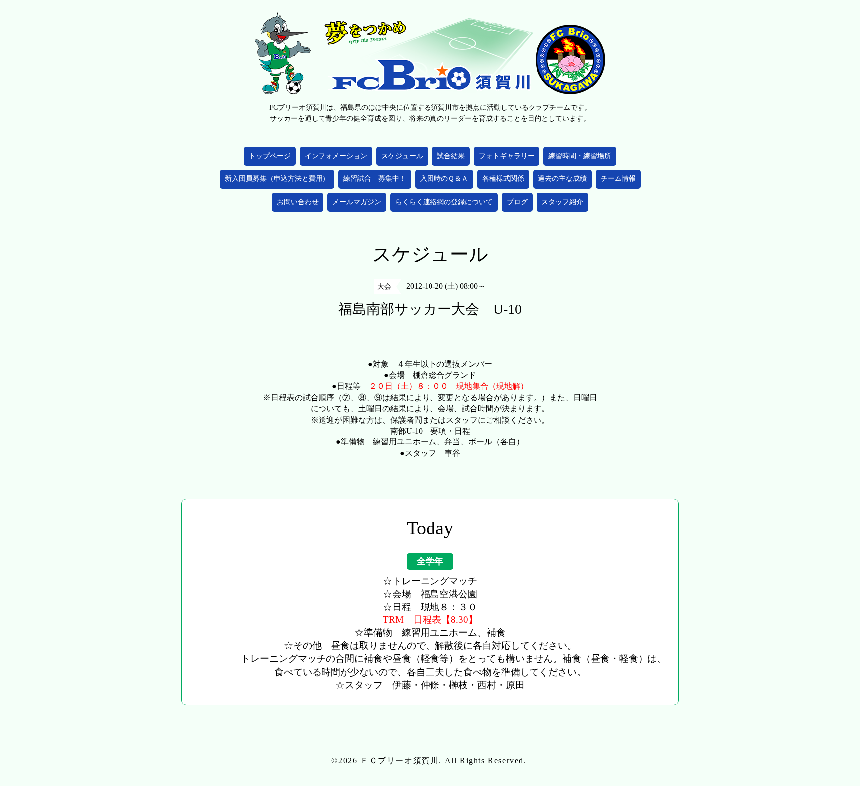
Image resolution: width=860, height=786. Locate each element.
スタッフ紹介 (562, 202)
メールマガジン (356, 202)
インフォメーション (336, 156)
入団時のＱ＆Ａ (444, 178)
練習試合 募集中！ (374, 178)
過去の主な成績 (562, 178)
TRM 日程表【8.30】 (430, 619)
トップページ (270, 156)
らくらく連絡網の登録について (444, 202)
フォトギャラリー (507, 156)
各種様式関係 (503, 178)
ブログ (517, 202)
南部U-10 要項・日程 (430, 431)
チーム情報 (618, 178)
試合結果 (451, 156)
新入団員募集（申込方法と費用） (277, 178)
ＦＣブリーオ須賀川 (399, 760)
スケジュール (402, 156)
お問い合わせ (298, 202)
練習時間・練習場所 (579, 156)
